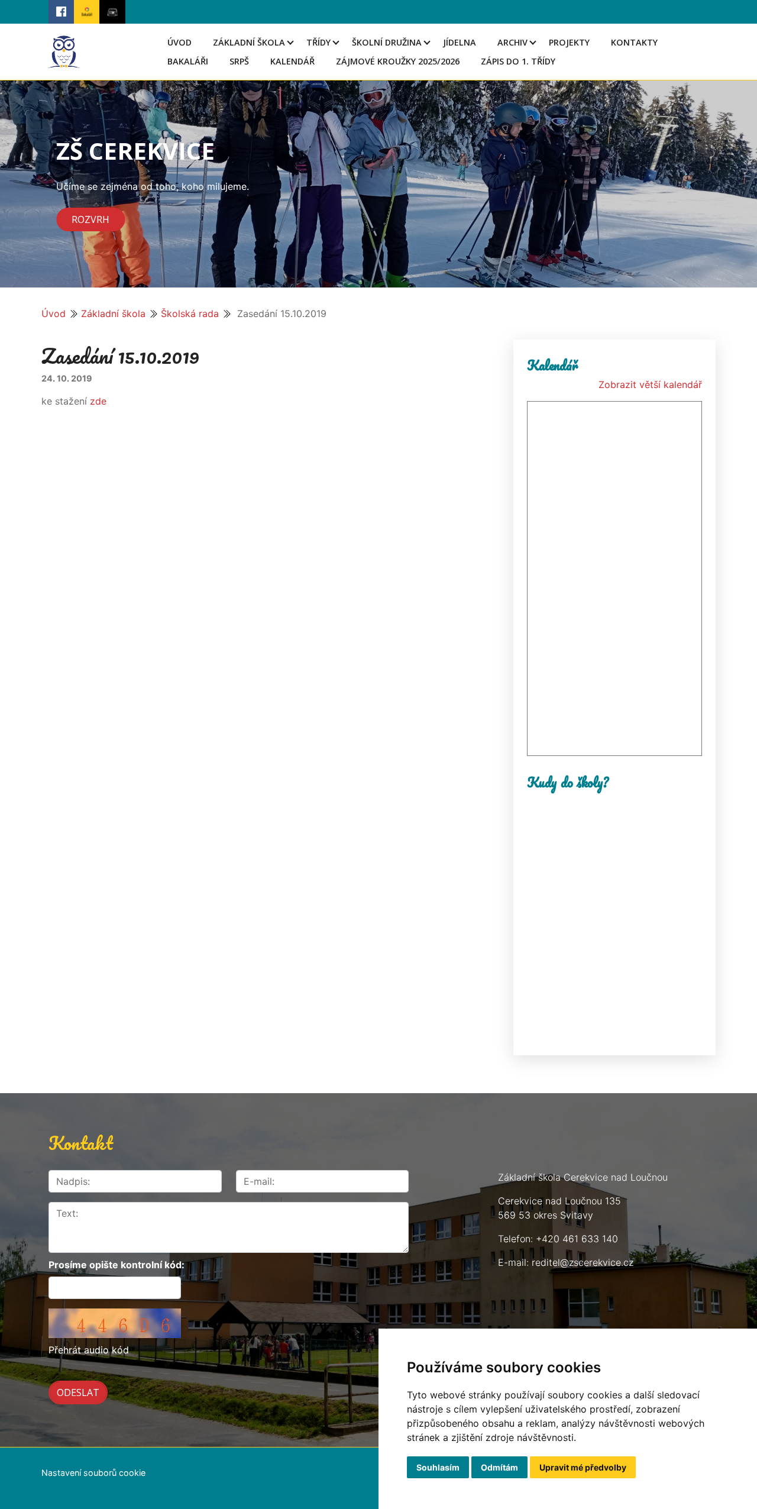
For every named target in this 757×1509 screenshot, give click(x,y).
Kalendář (292, 61)
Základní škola (249, 42)
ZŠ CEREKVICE (135, 150)
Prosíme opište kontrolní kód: (116, 1265)
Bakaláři (187, 61)
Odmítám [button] (499, 1467)
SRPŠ (239, 61)
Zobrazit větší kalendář (650, 384)
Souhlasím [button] (438, 1467)
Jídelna (459, 42)
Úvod (179, 42)
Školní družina (387, 42)
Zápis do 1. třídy (518, 61)
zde (96, 401)
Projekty (569, 42)
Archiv (512, 42)
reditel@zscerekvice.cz (582, 1262)
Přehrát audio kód (88, 1350)
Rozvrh (90, 219)
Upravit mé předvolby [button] (582, 1467)
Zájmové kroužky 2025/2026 (398, 61)
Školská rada (190, 313)
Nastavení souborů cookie (93, 1473)
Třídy (318, 42)
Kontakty (634, 42)
